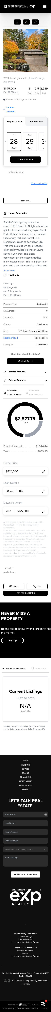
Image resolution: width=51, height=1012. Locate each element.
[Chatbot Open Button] (43, 1004)
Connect (25, 789)
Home (25, 761)
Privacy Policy (8, 1008)
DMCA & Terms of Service (27, 1008)
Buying (25, 769)
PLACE (29, 976)
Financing (25, 777)
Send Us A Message (25, 874)
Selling (25, 773)
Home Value (25, 781)
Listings (25, 765)
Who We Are (25, 785)
